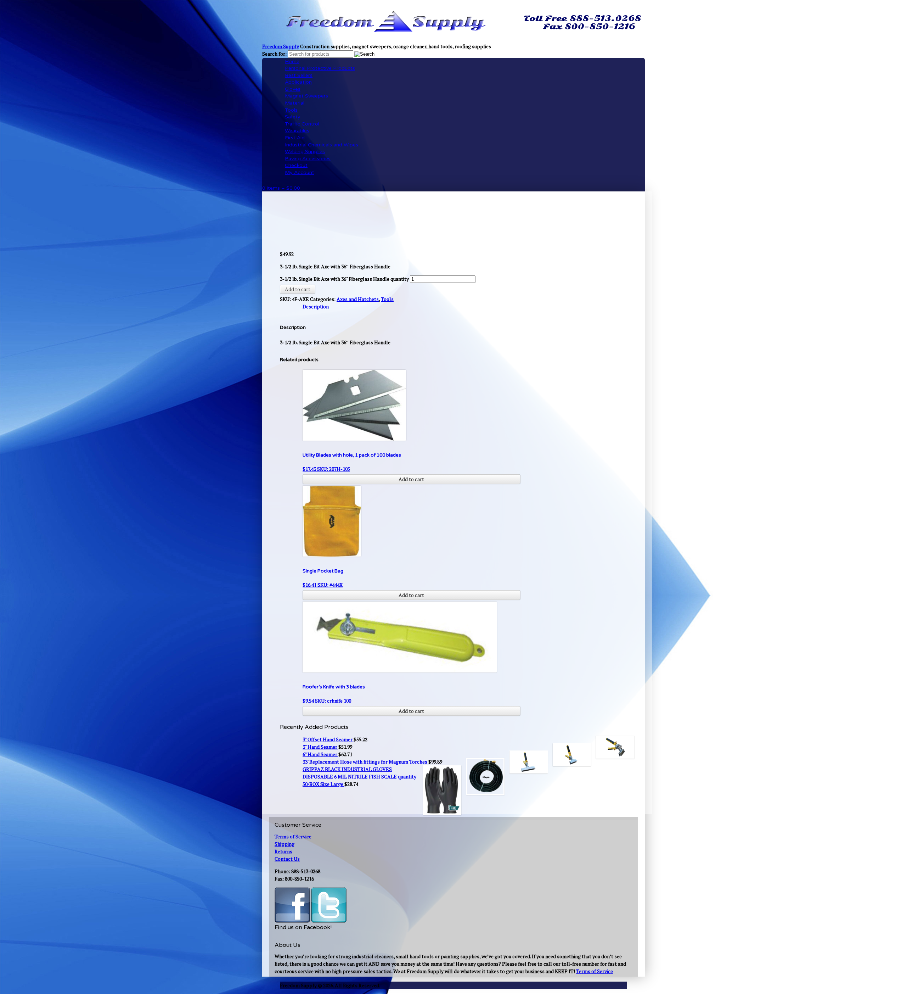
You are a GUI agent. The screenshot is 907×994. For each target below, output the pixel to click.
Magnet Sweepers (306, 96)
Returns (283, 851)
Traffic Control (302, 124)
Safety (292, 117)
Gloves (292, 89)
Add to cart (297, 289)
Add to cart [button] (411, 479)
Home (292, 61)
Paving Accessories (308, 159)
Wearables (297, 131)
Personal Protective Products (320, 68)
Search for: (274, 53)
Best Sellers (298, 75)
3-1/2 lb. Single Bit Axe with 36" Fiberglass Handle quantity (344, 278)
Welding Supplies (305, 152)
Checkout (296, 165)
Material (294, 103)
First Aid (295, 138)
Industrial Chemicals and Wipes (321, 145)
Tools (291, 110)
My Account (299, 172)
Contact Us (287, 858)
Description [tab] (316, 306)
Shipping (284, 844)
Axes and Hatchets (358, 299)
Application (298, 82)
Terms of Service (293, 836)
